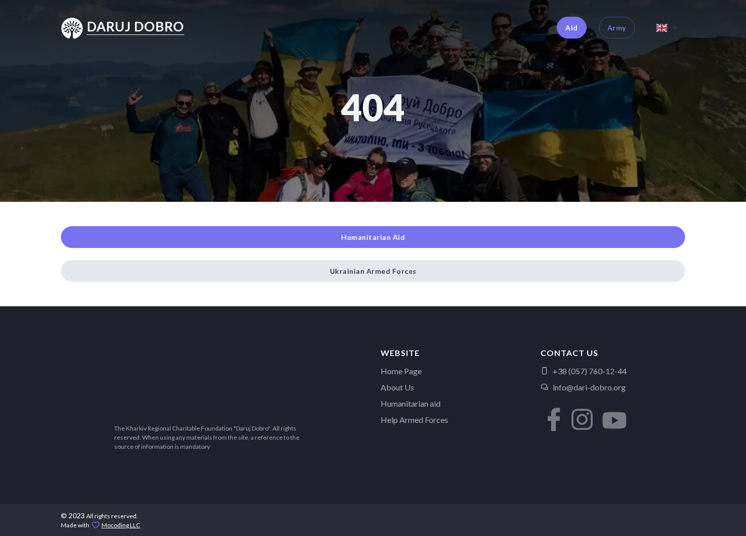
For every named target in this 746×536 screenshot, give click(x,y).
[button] (550, 412)
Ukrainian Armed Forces (373, 271)
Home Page (401, 371)
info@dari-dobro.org (589, 387)
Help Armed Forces (414, 419)
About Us (397, 387)
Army (616, 27)
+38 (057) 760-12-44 (590, 371)
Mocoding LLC (120, 525)
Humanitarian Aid (373, 237)
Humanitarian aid (410, 403)
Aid (571, 27)
